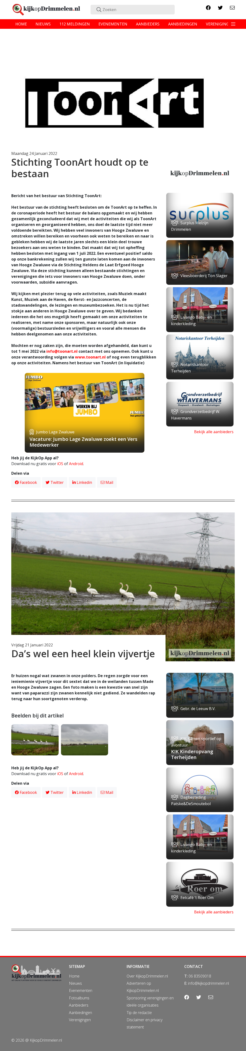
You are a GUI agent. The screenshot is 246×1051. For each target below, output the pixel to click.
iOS (60, 463)
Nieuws (75, 983)
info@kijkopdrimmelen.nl (208, 983)
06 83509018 (200, 976)
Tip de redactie (139, 1012)
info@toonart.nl (62, 351)
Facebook (28, 482)
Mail (109, 482)
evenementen (112, 24)
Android (76, 463)
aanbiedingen (182, 24)
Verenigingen (80, 1019)
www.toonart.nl (90, 357)
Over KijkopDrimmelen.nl (147, 976)
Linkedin (84, 482)
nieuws (43, 24)
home (21, 24)
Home (74, 976)
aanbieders (148, 24)
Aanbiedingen (80, 1012)
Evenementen (80, 990)
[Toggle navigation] (233, 24)
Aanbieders (78, 1005)
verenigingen (220, 24)
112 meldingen (74, 24)
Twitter (56, 482)
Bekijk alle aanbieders (214, 431)
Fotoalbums (79, 998)
